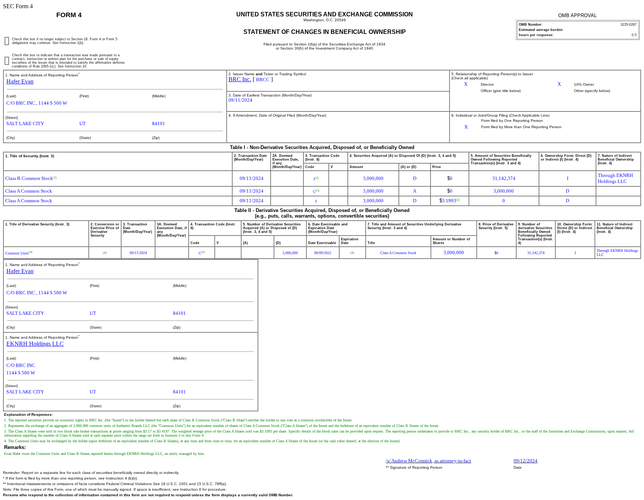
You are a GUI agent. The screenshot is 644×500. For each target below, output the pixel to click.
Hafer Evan (20, 81)
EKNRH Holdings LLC (35, 344)
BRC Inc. (239, 79)
